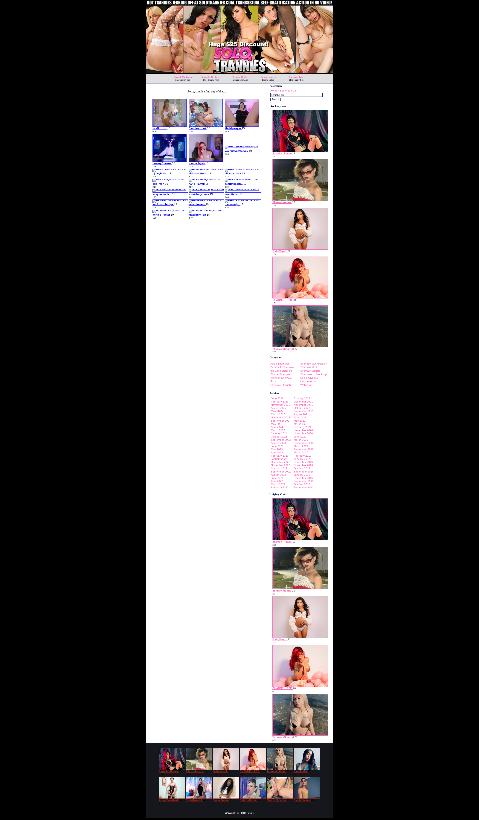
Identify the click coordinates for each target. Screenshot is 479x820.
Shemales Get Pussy (211, 77)
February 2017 (302, 455)
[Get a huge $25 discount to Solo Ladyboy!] (239, 72)
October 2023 (279, 436)
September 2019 (304, 442)
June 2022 (277, 477)
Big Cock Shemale (281, 370)
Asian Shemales (279, 363)
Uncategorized (309, 381)
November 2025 (280, 404)
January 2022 (302, 398)
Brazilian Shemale (281, 377)
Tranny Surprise (268, 77)
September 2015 (304, 481)
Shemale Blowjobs (281, 384)
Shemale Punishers (183, 77)
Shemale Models (310, 370)
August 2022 (278, 474)
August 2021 (301, 414)
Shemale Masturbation (313, 363)
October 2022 (279, 468)
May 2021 (300, 420)
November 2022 (280, 465)
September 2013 (304, 487)
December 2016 (303, 462)
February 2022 (280, 487)
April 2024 (277, 427)
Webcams (306, 384)
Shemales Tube (296, 77)
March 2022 (278, 484)
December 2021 (303, 401)
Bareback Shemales (282, 367)
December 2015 (303, 477)
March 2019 (301, 446)
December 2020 (303, 430)
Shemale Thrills (239, 77)
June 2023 (277, 446)
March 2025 (278, 414)
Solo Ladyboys (309, 377)
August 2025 (278, 407)
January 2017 (302, 458)
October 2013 (302, 484)
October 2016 (302, 468)
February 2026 (280, 401)
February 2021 (302, 427)
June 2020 (300, 436)
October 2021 (302, 407)
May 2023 (277, 449)
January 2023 (279, 458)
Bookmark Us (288, 90)
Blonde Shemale (280, 374)
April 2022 (277, 481)
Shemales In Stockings (313, 374)
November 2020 (303, 433)
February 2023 (280, 455)
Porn (273, 381)
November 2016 (303, 465)
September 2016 (304, 471)
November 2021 (303, 404)
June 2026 (277, 398)
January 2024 (279, 433)
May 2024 (277, 423)
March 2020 (301, 439)
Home (273, 90)
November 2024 (280, 417)
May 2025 (277, 411)
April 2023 (277, 452)
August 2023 (278, 442)
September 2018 (304, 449)
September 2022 (281, 471)
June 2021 (300, 417)
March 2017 (301, 452)
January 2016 (302, 474)
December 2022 (280, 462)
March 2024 (278, 430)
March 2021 (301, 423)
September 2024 (281, 420)
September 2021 (304, 411)
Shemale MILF (309, 367)
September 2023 (281, 439)
